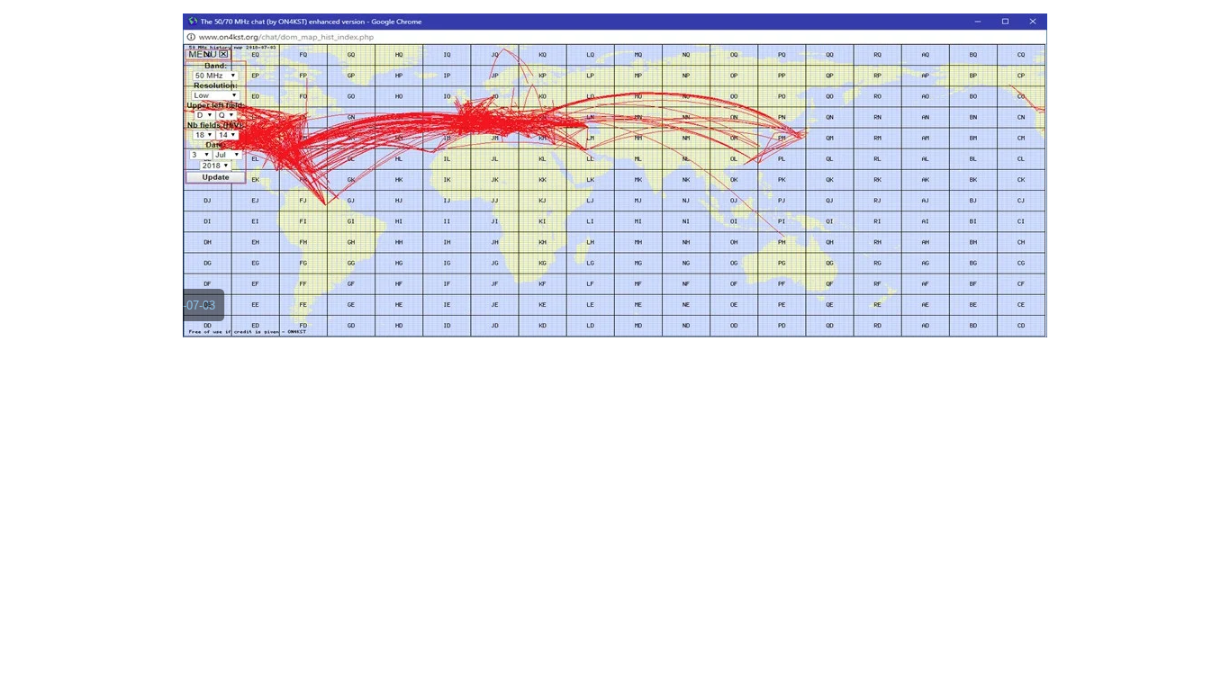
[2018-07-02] (436, 314)
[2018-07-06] (487, 314)
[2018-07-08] (512, 314)
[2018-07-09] (524, 314)
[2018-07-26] (726, 314)
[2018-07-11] (550, 314)
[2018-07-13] (575, 314)
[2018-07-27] (751, 314)
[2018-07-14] (587, 314)
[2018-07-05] (474, 314)
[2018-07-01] (424, 314)
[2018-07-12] (562, 314)
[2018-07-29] (777, 314)
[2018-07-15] (600, 314)
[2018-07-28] (764, 314)
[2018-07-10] (537, 314)
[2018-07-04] (461, 314)
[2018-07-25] (739, 314)
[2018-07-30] (789, 314)
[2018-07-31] (802, 314)
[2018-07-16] (613, 314)
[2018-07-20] (663, 314)
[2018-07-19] (651, 314)
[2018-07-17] (625, 314)
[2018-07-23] (701, 314)
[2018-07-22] (688, 314)
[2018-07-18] (638, 314)
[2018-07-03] (449, 314)
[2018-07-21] (676, 314)
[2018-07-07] (499, 314)
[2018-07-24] (714, 314)
